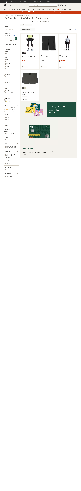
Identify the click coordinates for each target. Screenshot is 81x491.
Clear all (34, 25)
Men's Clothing (10, 15)
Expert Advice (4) (44, 21)
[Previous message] (20, 12)
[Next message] (59, 12)
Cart (76, 5)
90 (76, 29)
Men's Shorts (17, 15)
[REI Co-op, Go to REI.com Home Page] (5, 5)
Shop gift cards (52, 112)
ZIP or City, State (8, 35)
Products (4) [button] (35, 21)
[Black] (23, 53)
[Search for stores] (16, 38)
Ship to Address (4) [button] (11, 44)
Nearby (15, 35)
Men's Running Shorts (25, 15)
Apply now (25, 154)
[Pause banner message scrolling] (61, 12)
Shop (11, 5)
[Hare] (25, 88)
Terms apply (59, 110)
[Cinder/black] (25, 53)
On (5, 15)
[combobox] (43, 5)
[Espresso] (23, 88)
